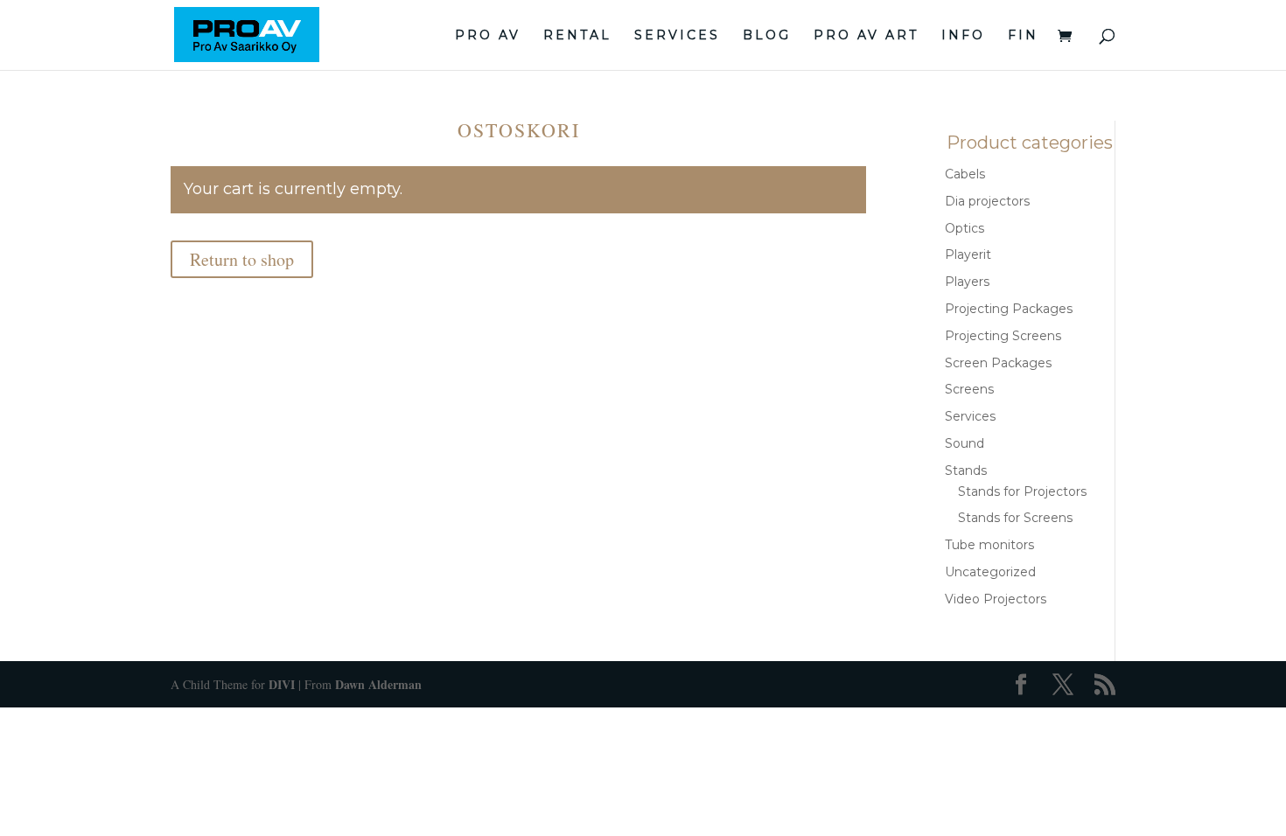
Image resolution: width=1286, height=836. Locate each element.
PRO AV (488, 36)
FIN (1023, 36)
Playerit (968, 254)
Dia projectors (987, 201)
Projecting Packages (1009, 309)
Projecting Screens (1003, 336)
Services (970, 416)
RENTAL (577, 36)
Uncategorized (990, 572)
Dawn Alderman (378, 684)
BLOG (767, 36)
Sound (964, 443)
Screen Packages (998, 363)
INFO (963, 36)
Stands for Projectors (1022, 491)
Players (967, 281)
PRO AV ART (866, 36)
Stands (966, 470)
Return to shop (242, 259)
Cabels (965, 174)
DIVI (282, 684)
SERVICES (677, 36)
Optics (964, 228)
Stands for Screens (1015, 518)
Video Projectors (995, 599)
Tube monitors (989, 545)
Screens (969, 389)
